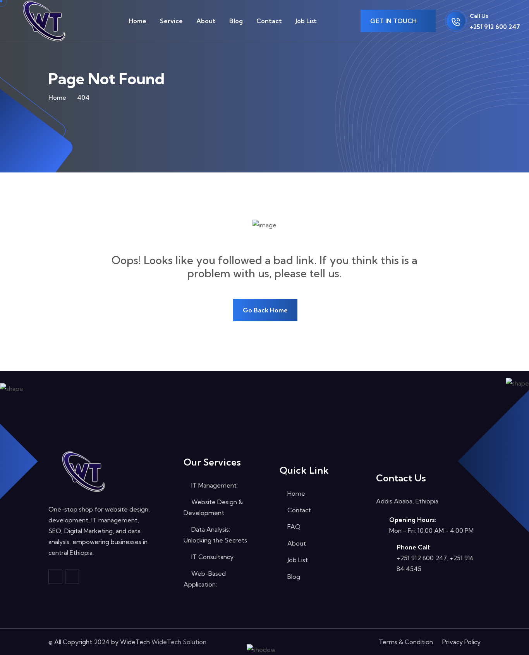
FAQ (293, 526)
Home (137, 21)
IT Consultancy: (212, 557)
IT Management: (214, 485)
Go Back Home (265, 310)
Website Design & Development (213, 507)
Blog (236, 21)
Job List (306, 21)
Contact (269, 21)
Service (171, 21)
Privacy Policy (461, 642)
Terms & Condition (406, 642)
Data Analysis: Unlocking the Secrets (215, 534)
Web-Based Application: (205, 579)
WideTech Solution (178, 642)
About (206, 21)
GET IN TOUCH (394, 21)
